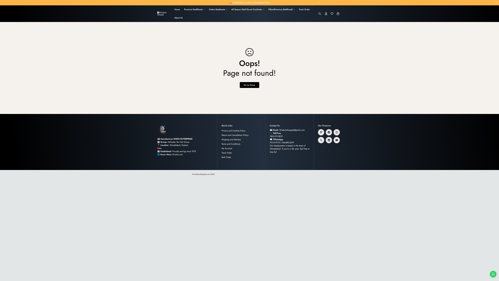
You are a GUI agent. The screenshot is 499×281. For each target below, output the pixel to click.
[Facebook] (329, 132)
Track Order (304, 9)
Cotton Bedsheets (217, 9)
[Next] (319, 2)
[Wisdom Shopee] (163, 13)
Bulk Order (226, 157)
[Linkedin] (329, 140)
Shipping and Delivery (231, 139)
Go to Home (249, 85)
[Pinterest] (321, 132)
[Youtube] (337, 140)
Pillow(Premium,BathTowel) (280, 9)
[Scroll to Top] (494, 267)
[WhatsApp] (493, 274)
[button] (338, 14)
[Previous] (180, 2)
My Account (227, 148)
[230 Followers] (337, 132)
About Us (178, 17)
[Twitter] (321, 140)
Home (177, 9)
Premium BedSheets (193, 9)
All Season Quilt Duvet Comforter (246, 9)
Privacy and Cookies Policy (233, 130)
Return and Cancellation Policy (235, 135)
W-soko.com (177, 154)
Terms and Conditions (231, 143)
